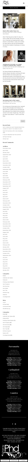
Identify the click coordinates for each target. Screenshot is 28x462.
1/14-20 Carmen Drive (14, 375)
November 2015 (7, 226)
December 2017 (7, 182)
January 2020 (6, 152)
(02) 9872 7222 (14, 373)
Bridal (4, 275)
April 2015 (5, 240)
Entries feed (6, 304)
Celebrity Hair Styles (8, 277)
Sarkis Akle (7, 32)
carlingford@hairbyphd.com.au (14, 377)
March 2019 (5, 161)
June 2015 (5, 236)
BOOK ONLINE (14, 7)
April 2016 (5, 217)
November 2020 (7, 148)
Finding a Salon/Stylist (8, 282)
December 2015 (7, 224)
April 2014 (5, 264)
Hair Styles (5, 288)
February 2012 (6, 268)
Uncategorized (6, 296)
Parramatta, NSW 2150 (13, 353)
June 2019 (5, 156)
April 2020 (5, 150)
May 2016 (5, 215)
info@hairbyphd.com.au (14, 354)
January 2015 (6, 247)
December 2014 (7, 249)
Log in (4, 302)
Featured (5, 280)
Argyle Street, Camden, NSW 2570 (14, 399)
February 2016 (6, 222)
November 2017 (7, 184)
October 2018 (6, 167)
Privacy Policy (21, 428)
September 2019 (7, 154)
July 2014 (5, 257)
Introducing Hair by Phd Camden (11, 100)
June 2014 (5, 259)
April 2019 (5, 159)
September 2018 (7, 169)
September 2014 (7, 255)
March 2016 (5, 219)
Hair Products (6, 284)
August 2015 (6, 232)
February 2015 (6, 245)
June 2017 (5, 192)
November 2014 (7, 251)
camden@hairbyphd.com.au (14, 401)
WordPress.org (6, 308)
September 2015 (7, 230)
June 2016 (5, 213)
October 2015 (6, 228)
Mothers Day (6, 292)
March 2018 (5, 177)
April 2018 (5, 175)
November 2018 (7, 165)
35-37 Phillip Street (14, 351)
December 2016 (7, 203)
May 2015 (5, 238)
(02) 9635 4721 (13, 350)
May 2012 (5, 266)
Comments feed (7, 306)
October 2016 (6, 205)
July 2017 (5, 190)
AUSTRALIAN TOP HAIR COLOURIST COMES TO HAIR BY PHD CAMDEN (12, 65)
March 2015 (5, 243)
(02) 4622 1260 (14, 396)
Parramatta (5, 460)
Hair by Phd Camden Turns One (11, 31)
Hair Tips (5, 290)
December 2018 (7, 163)
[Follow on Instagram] (15, 424)
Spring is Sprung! (7, 136)
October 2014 (6, 253)
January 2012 (6, 270)
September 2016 (7, 207)
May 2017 (5, 194)
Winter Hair (6, 138)
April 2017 (5, 196)
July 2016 (5, 211)
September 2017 (7, 186)
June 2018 (5, 171)
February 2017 (6, 201)
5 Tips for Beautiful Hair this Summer (12, 134)
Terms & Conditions (8, 430)
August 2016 (6, 209)
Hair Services (9, 68)
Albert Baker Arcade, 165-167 (14, 398)
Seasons (5, 294)
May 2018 (5, 173)
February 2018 (6, 180)
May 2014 (5, 261)
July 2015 (5, 234)
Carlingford (14, 460)
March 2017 (5, 198)
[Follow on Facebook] (13, 424)
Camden (23, 460)
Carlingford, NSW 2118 (14, 376)
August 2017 (6, 188)
